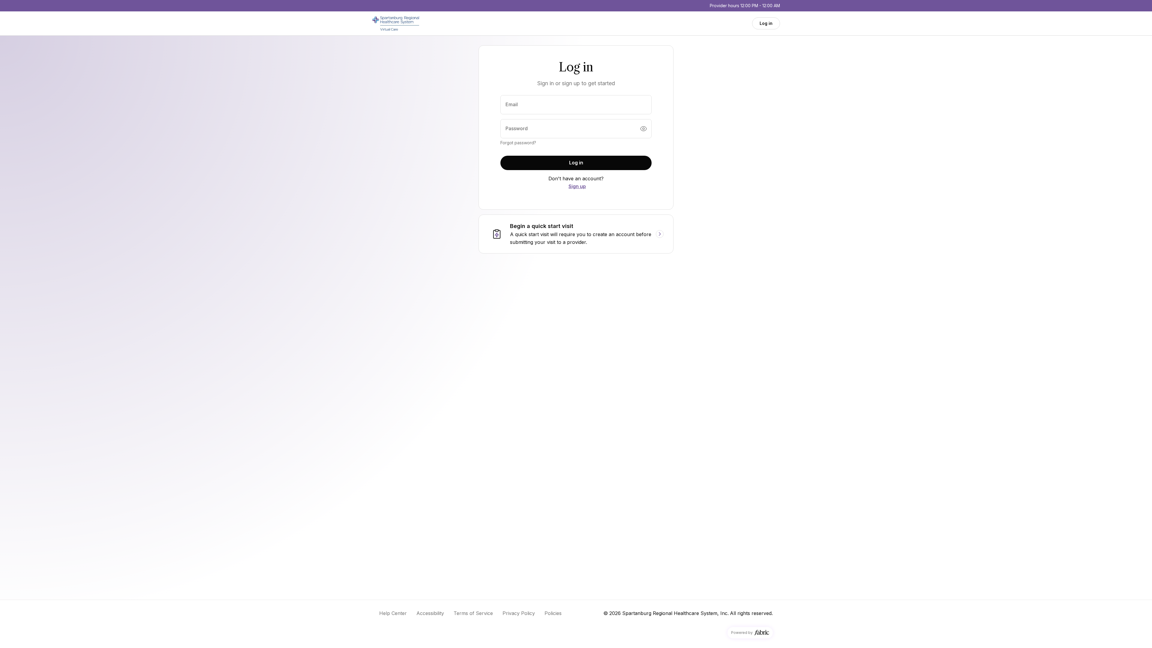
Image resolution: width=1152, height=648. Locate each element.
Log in (766, 23)
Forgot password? (518, 142)
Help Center (393, 613)
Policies (553, 613)
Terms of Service (473, 613)
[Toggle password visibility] (643, 128)
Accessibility (430, 613)
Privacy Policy (518, 613)
